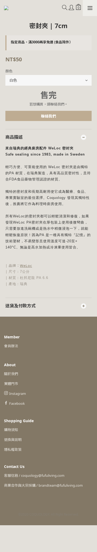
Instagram (17, 393)
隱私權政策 (13, 449)
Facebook (17, 403)
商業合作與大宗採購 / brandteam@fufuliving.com (43, 485)
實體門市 (11, 383)
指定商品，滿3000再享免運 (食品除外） (42, 42)
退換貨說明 (13, 439)
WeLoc (26, 265)
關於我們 (11, 373)
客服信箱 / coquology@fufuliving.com (34, 475)
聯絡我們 (48, 116)
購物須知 (11, 429)
